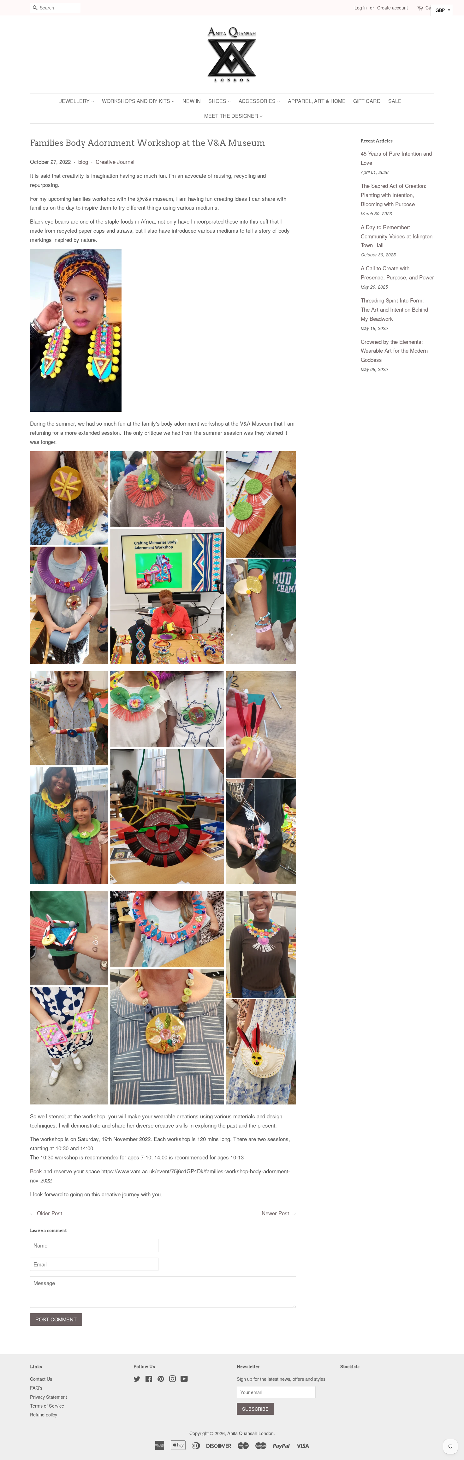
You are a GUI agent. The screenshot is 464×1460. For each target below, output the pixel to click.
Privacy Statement (48, 1396)
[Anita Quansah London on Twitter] (137, 1379)
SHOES (218, 101)
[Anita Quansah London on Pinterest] (160, 1379)
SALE (395, 101)
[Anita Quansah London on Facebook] (148, 1379)
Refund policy (43, 1414)
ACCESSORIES (258, 101)
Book (36, 1171)
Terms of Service (47, 1405)
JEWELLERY (75, 101)
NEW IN (191, 101)
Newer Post (275, 1213)
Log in (360, 7)
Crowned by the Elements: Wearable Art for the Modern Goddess (394, 351)
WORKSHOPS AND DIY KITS (136, 101)
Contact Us (41, 1378)
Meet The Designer (231, 115)
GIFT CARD (367, 101)
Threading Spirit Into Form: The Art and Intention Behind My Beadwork (394, 309)
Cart (429, 7)
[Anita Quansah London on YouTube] (184, 1379)
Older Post (49, 1213)
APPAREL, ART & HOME (317, 101)
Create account (392, 7)
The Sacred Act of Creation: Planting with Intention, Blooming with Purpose (393, 195)
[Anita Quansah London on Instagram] (172, 1379)
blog (83, 161)
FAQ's (36, 1387)
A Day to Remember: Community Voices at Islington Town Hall (396, 236)
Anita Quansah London (250, 1433)
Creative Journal (115, 161)
